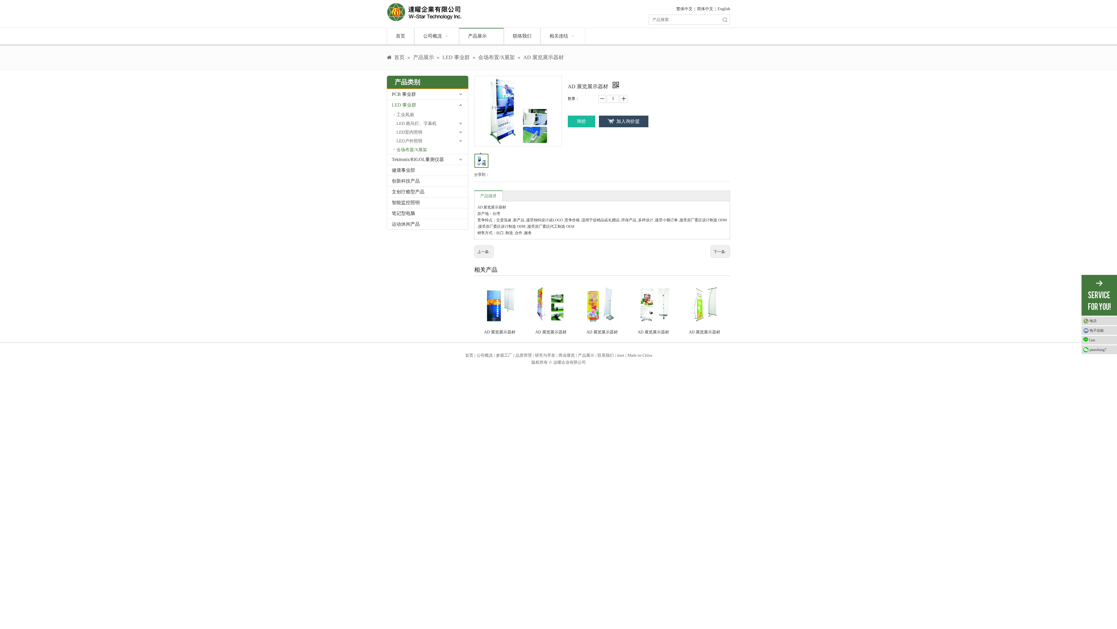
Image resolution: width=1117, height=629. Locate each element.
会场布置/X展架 (411, 149)
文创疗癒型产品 (408, 191)
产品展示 (586, 355)
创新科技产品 (406, 181)
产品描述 (488, 196)
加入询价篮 (628, 121)
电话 (1093, 321)
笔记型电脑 (403, 213)
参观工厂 (504, 355)
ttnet (620, 355)
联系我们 (605, 355)
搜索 (725, 19)
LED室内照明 (409, 132)
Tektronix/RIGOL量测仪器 (418, 159)
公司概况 (484, 355)
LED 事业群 (404, 105)
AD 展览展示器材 (499, 332)
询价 (581, 121)
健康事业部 (403, 170)
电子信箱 (1097, 330)
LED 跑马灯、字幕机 (416, 123)
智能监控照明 (406, 202)
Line (1092, 340)
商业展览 (566, 355)
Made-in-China (639, 355)
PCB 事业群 (404, 94)
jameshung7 (1098, 350)
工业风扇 (405, 114)
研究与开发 (545, 355)
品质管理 (523, 355)
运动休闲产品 (406, 224)
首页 (469, 355)
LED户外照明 (409, 141)
